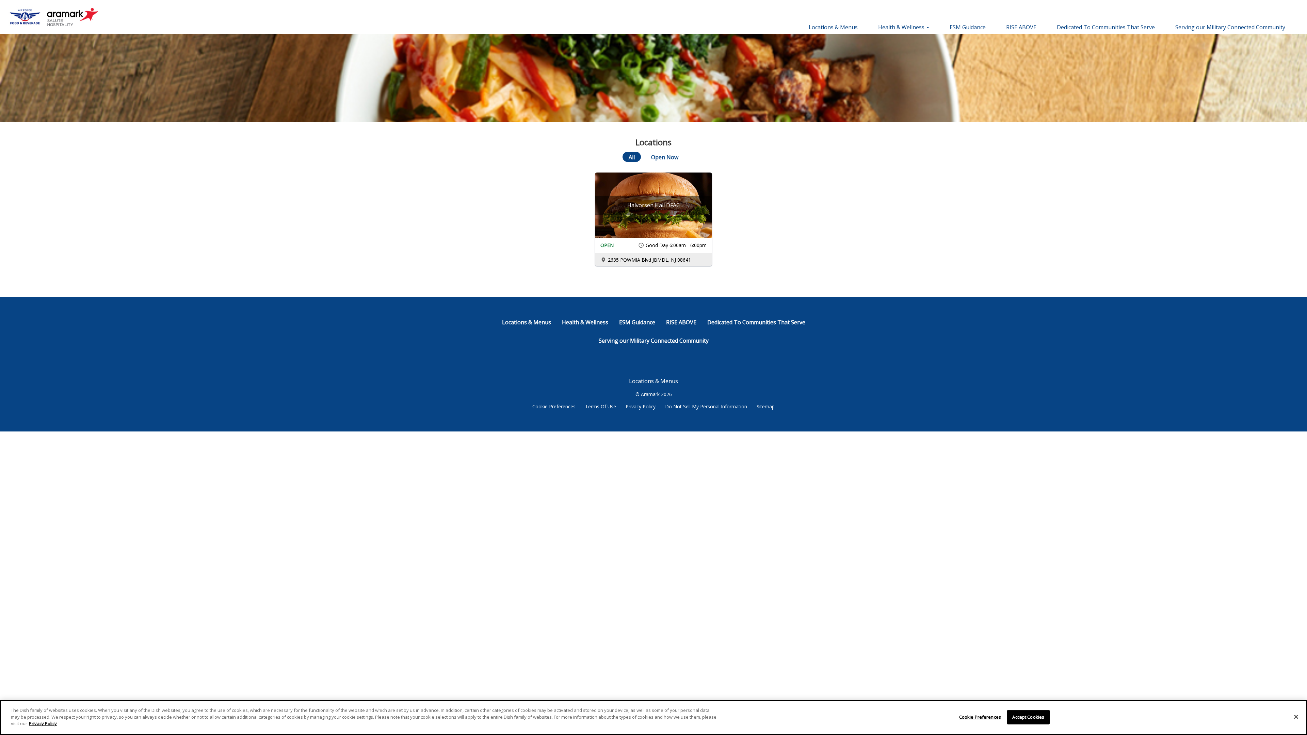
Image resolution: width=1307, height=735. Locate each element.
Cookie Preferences (554, 406)
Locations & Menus (833, 27)
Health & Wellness (585, 322)
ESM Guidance (968, 27)
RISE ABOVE (1021, 27)
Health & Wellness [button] (902, 27)
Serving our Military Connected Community (1230, 27)
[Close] (1296, 716)
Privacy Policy (641, 406)
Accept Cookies (1028, 717)
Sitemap (766, 406)
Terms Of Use (600, 406)
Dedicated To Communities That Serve (1106, 27)
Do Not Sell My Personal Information (706, 406)
